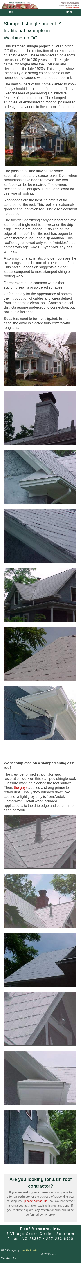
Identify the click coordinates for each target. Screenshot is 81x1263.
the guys (20, 788)
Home (9, 11)
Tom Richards (28, 1250)
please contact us (35, 1201)
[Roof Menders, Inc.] (40, 4)
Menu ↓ (70, 12)
